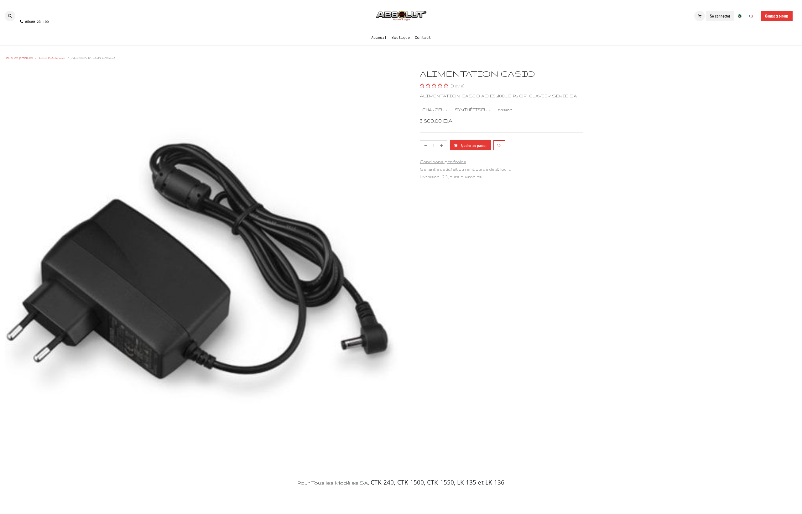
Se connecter (720, 15)
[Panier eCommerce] (699, 16)
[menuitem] (739, 16)
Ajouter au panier (473, 145)
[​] (34, 10)
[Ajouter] (442, 145)
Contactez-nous (777, 15)
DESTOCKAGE (52, 58)
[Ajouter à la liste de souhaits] (499, 145)
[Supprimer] (425, 145)
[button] (10, 16)
